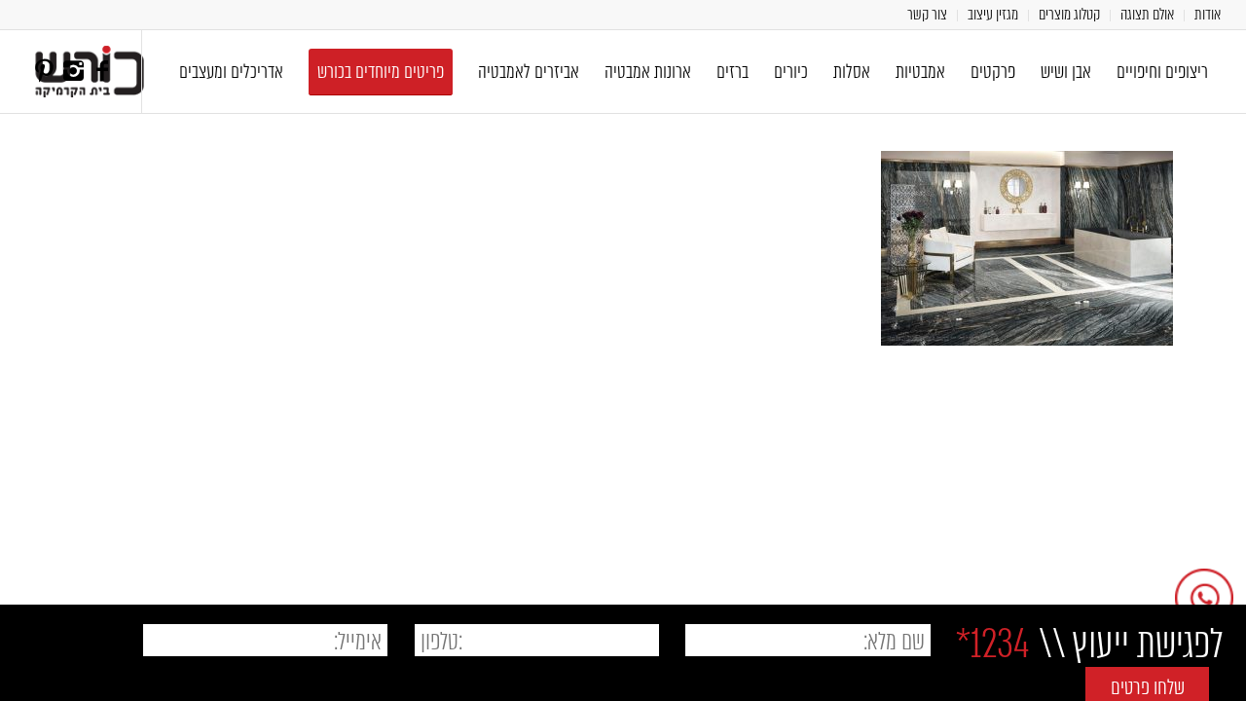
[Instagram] (73, 71)
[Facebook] (102, 71)
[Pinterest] (43, 71)
